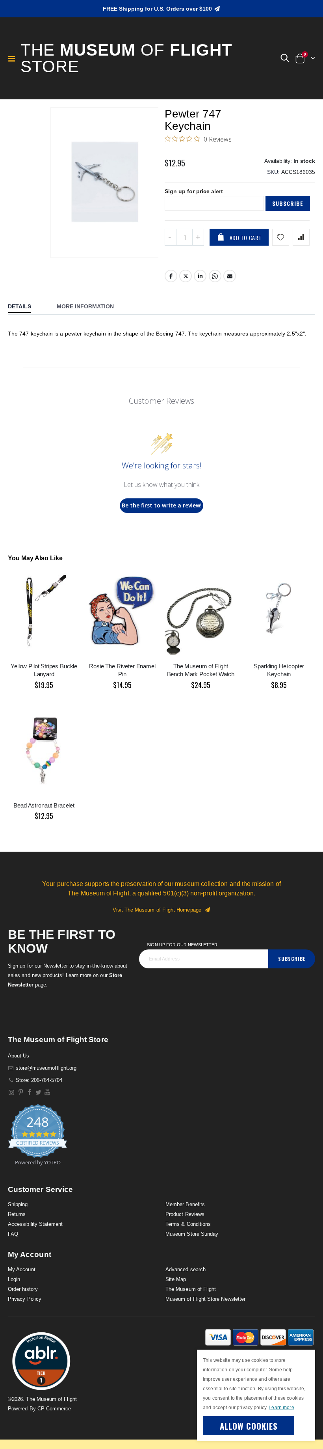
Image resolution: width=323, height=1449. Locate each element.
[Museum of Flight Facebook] (29, 1092)
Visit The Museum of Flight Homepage (158, 910)
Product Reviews (184, 1214)
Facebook (171, 276)
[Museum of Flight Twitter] (38, 1092)
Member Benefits (185, 1204)
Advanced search (185, 1269)
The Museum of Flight (190, 1289)
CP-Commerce (54, 1409)
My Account (21, 1269)
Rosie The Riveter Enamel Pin (122, 670)
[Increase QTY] (198, 237)
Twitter (185, 276)
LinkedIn (200, 276)
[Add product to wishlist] (280, 237)
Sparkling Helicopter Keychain (279, 670)
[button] (285, 58)
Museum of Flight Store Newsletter (205, 1299)
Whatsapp (215, 276)
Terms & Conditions (188, 1224)
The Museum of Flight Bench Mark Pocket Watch (201, 670)
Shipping (18, 1204)
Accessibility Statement (35, 1224)
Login (14, 1279)
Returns (17, 1214)
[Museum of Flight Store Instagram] (11, 1092)
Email (229, 276)
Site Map (175, 1279)
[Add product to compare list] (301, 237)
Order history (23, 1289)
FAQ (13, 1234)
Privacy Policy (24, 1299)
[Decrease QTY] (170, 237)
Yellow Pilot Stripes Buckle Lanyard (44, 670)
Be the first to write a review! (162, 505)
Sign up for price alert (194, 191)
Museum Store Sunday (191, 1234)
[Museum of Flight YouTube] (47, 1092)
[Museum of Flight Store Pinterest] (20, 1092)
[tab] (25, 307)
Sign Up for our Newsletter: (183, 944)
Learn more (281, 1407)
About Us (19, 1056)
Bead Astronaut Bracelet (43, 805)
